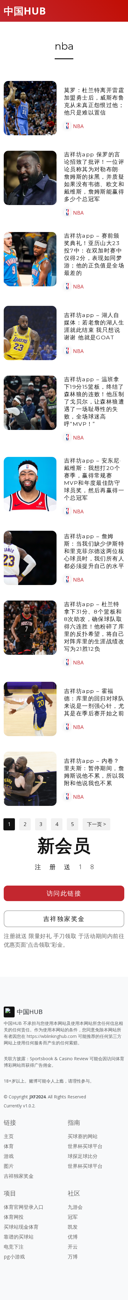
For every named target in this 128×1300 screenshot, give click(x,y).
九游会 (75, 1207)
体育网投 (14, 1216)
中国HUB (25, 10)
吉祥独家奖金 (64, 918)
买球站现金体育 (21, 1226)
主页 (9, 1136)
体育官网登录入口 (23, 1207)
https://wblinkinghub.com (52, 1036)
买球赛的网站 (83, 1136)
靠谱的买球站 (19, 1236)
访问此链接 (64, 893)
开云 (73, 1246)
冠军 (73, 1216)
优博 (73, 1236)
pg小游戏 (14, 1256)
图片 (9, 1166)
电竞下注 (14, 1246)
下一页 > (96, 824)
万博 (73, 1256)
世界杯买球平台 (85, 1146)
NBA (78, 126)
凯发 (73, 1226)
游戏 (9, 1156)
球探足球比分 (83, 1156)
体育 (9, 1146)
